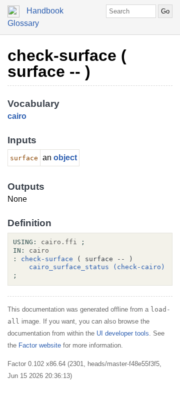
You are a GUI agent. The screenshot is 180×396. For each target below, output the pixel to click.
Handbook (45, 10)
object (65, 157)
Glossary (23, 23)
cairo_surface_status (69, 267)
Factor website (39, 345)
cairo (17, 116)
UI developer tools (122, 333)
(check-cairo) (139, 267)
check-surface (47, 259)
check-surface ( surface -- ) (67, 63)
